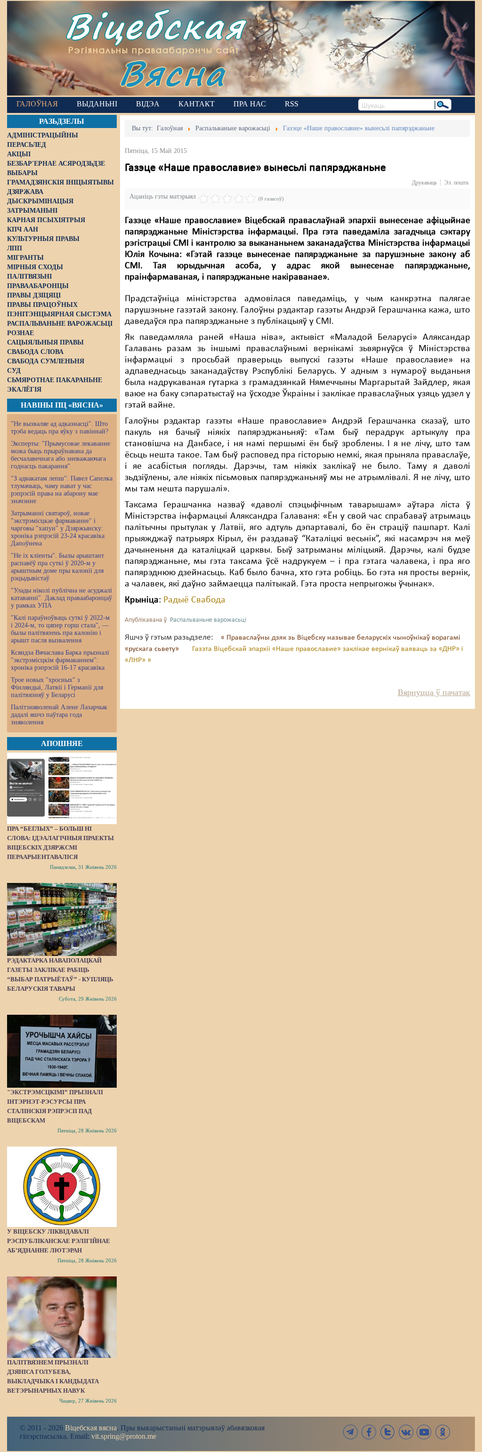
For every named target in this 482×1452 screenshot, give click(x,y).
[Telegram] (351, 1432)
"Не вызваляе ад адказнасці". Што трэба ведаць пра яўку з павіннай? (59, 427)
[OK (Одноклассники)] (442, 1432)
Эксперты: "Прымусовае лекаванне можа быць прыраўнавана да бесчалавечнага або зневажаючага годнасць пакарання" (60, 455)
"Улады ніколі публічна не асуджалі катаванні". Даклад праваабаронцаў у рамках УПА (61, 598)
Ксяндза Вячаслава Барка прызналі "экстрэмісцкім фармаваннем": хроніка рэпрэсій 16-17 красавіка (60, 660)
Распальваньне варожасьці (208, 620)
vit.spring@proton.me (123, 1436)
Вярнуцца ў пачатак (434, 692)
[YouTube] (424, 1432)
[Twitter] (387, 1432)
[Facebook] (369, 1432)
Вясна (172, 73)
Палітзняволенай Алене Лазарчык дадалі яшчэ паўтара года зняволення (59, 715)
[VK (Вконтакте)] (406, 1432)
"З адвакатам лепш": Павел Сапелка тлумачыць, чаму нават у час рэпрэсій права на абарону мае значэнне (61, 490)
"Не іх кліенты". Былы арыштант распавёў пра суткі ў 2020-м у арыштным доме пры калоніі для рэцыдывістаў (57, 567)
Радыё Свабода (194, 600)
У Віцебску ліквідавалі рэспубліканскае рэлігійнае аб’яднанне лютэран (58, 1241)
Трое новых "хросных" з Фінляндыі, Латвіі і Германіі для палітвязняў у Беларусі (57, 687)
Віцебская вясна (91, 1428)
